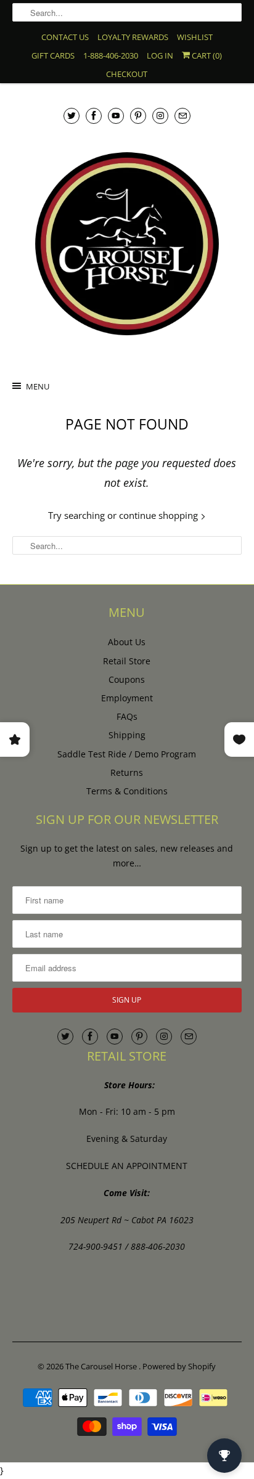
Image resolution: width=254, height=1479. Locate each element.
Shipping (127, 735)
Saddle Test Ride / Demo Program (126, 754)
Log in (160, 55)
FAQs (127, 716)
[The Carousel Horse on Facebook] (94, 115)
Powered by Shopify (179, 1366)
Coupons (127, 679)
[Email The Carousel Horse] (182, 115)
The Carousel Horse (102, 1366)
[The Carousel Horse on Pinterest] (138, 115)
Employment (127, 698)
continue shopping (159, 515)
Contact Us (65, 37)
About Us (126, 642)
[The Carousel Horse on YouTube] (116, 115)
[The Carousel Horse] (126, 243)
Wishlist (195, 37)
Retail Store (126, 661)
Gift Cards (53, 55)
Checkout (126, 73)
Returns (126, 772)
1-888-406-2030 (110, 55)
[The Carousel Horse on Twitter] (71, 115)
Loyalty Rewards (132, 37)
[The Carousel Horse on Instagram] (160, 115)
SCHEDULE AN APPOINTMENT (126, 1165)
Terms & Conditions (127, 791)
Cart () (206, 55)
